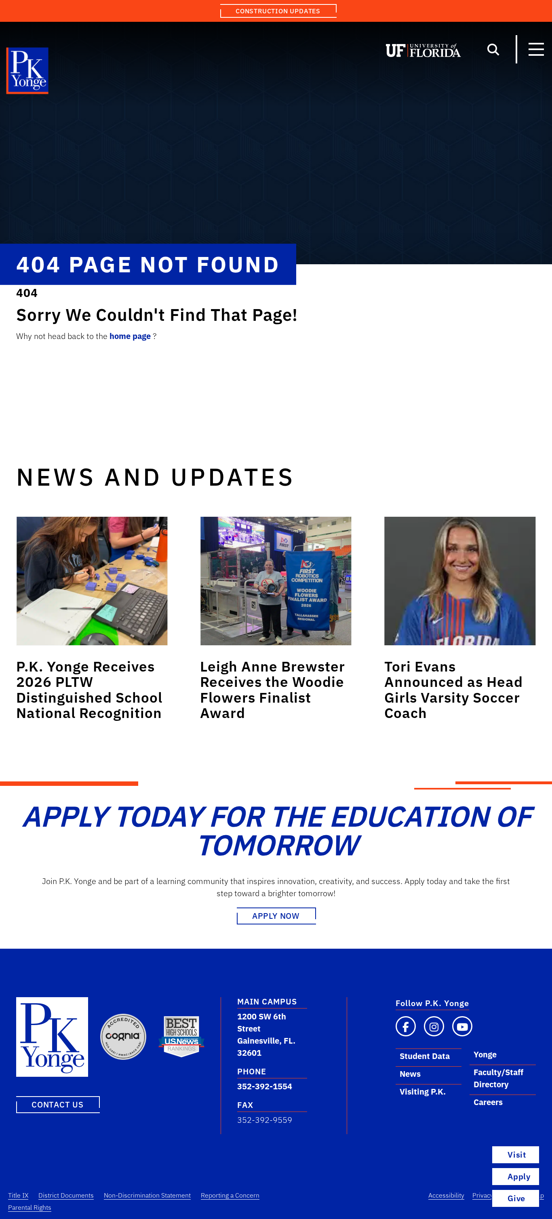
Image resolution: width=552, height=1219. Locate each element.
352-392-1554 (264, 1086)
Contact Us (58, 1104)
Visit (517, 1154)
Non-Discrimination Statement (147, 1195)
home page (131, 336)
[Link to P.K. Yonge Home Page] (27, 72)
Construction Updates (278, 11)
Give (516, 1198)
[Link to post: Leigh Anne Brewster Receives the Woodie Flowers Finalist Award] (276, 581)
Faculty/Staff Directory (498, 1078)
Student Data (425, 1056)
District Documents (66, 1195)
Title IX (18, 1195)
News (410, 1073)
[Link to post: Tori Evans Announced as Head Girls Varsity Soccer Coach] (460, 581)
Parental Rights (29, 1207)
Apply (519, 1176)
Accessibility (446, 1195)
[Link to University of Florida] (423, 52)
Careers (488, 1102)
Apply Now (276, 915)
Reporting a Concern (230, 1195)
